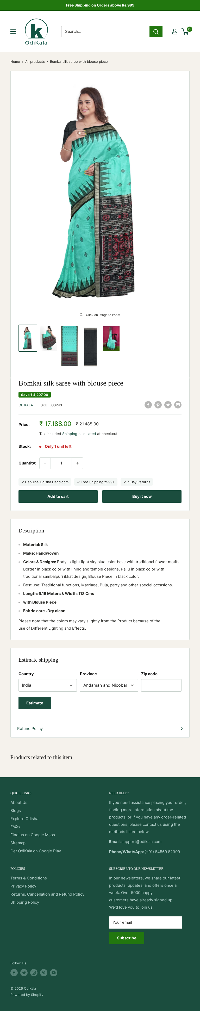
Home (15, 61)
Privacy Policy (23, 886)
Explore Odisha (24, 818)
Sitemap (18, 842)
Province (88, 673)
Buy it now (142, 496)
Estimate (34, 702)
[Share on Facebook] (148, 404)
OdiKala (25, 405)
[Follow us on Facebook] (14, 972)
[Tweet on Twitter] (168, 404)
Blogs (15, 810)
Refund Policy (30, 728)
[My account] (174, 31)
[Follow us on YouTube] (53, 972)
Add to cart (58, 496)
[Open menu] (13, 31)
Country (26, 673)
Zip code (149, 673)
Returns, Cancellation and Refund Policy (47, 894)
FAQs (15, 826)
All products (35, 61)
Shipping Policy (24, 902)
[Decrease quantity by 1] (45, 463)
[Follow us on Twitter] (24, 972)
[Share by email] (178, 404)
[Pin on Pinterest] (158, 404)
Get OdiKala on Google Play (35, 850)
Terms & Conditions (28, 878)
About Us (18, 802)
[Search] (155, 31)
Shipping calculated (79, 433)
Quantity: (27, 463)
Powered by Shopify (26, 995)
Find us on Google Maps (32, 834)
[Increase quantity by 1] (77, 463)
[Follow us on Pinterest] (43, 972)
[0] (185, 31)
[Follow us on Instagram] (34, 972)
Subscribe (126, 937)
